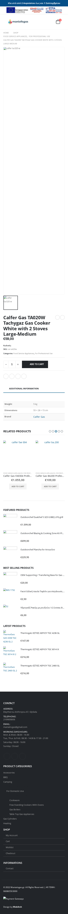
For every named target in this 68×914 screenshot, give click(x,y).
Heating (7, 823)
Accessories (9, 772)
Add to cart (37, 364)
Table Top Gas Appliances (21, 814)
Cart (8, 841)
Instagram (22, 756)
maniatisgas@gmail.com (15, 727)
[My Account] (42, 21)
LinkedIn (18, 376)
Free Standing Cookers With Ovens (26, 804)
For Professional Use (43, 353)
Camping (7, 781)
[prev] (57, 317)
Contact (10, 868)
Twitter (12, 376)
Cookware (14, 800)
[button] (5, 22)
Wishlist (10, 847)
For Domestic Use (15, 791)
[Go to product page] (17, 455)
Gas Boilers (14, 809)
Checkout (10, 853)
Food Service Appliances (23, 353)
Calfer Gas (39, 416)
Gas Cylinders (10, 818)
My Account (12, 835)
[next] (62, 317)
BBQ (5, 777)
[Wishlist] (50, 21)
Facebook (6, 376)
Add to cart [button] (18, 486)
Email (24, 376)
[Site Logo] (18, 21)
